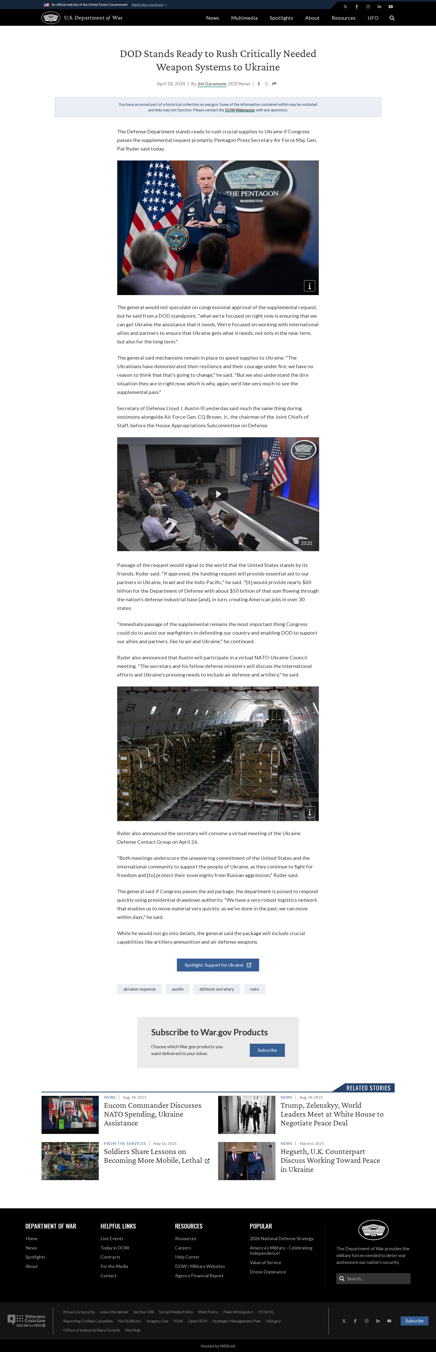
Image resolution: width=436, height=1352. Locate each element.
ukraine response (139, 989)
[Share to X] (266, 84)
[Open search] (392, 17)
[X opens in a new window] (345, 6)
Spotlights (281, 18)
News (212, 18)
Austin (177, 989)
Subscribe (267, 1050)
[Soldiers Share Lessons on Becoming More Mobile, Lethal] (127, 1160)
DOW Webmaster (240, 110)
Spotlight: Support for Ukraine (214, 965)
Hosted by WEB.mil (218, 1345)
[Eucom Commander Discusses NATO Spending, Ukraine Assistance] (127, 1114)
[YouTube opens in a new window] (391, 6)
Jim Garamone (212, 83)
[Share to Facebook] (259, 84)
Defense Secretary (217, 989)
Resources (344, 18)
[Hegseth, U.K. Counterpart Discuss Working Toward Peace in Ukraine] (304, 1160)
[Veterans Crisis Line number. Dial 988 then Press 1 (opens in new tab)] (26, 1321)
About (312, 18)
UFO (373, 18)
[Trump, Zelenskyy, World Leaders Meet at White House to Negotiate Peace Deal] (304, 1114)
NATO (254, 989)
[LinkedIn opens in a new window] (379, 6)
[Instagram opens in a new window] (368, 6)
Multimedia (244, 18)
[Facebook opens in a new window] (357, 6)
